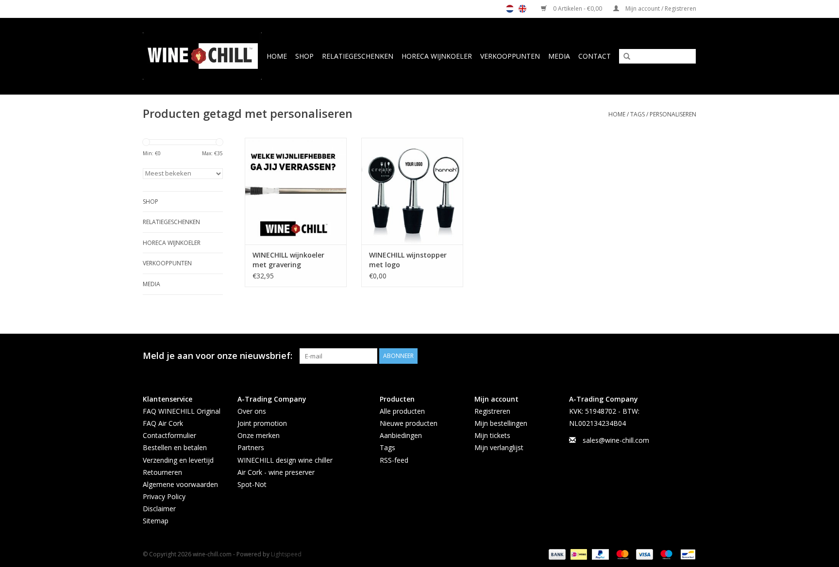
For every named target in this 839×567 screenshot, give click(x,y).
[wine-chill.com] (202, 56)
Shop (304, 56)
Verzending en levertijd (178, 460)
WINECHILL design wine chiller (285, 460)
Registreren (492, 411)
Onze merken (258, 435)
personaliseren (673, 114)
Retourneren (162, 472)
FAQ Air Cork (163, 423)
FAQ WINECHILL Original (181, 411)
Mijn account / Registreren (660, 8)
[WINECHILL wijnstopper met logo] (412, 191)
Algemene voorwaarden (180, 484)
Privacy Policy (164, 496)
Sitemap (155, 520)
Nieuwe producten (408, 423)
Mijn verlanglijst (498, 447)
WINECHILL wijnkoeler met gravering (288, 259)
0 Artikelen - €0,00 (578, 8)
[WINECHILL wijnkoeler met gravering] (296, 191)
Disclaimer (159, 508)
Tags (637, 114)
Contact (594, 56)
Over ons (251, 411)
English (522, 9)
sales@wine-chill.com (616, 440)
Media (559, 56)
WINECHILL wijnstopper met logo (408, 259)
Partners (250, 447)
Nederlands (510, 9)
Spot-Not (252, 484)
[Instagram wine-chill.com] (688, 356)
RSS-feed (394, 460)
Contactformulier (169, 435)
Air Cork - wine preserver (276, 472)
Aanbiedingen (401, 435)
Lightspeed (286, 554)
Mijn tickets (492, 435)
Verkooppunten (510, 56)
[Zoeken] (623, 57)
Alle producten (402, 411)
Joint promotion (262, 423)
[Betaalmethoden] (556, 554)
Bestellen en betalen (175, 447)
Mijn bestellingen (500, 423)
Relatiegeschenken (357, 56)
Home (277, 56)
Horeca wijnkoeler (437, 56)
